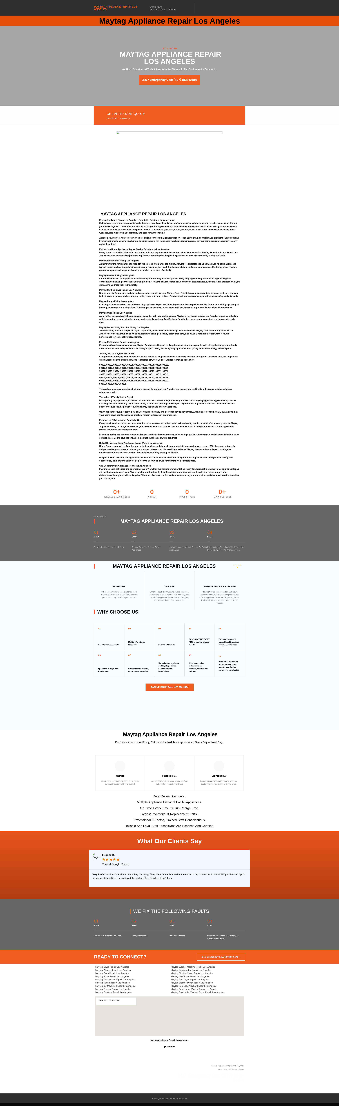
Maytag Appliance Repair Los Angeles (115, 8)
